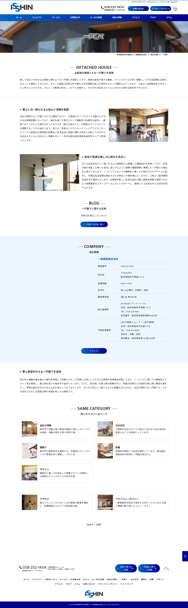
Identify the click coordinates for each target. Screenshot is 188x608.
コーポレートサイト (160, 8)
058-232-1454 (127, 266)
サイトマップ (127, 584)
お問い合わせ (138, 8)
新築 (99, 525)
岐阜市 (90, 525)
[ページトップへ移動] (166, 568)
